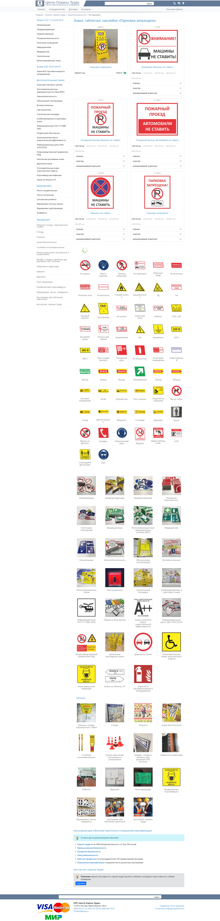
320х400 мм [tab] (114, 146)
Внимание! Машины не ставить (157, 67)
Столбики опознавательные (50, 247)
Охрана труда (84, 844)
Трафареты (42, 213)
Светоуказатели (44, 110)
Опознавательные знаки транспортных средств (48, 169)
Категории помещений (47, 43)
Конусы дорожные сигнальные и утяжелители (53, 253)
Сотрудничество (57, 9)
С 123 (157, 27)
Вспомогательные (45, 105)
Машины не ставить (101, 213)
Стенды (40, 232)
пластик (136, 88)
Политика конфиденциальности (169, 908)
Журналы (41, 276)
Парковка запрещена (100, 67)
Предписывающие (45, 34)
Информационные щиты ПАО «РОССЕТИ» (50, 146)
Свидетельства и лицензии (172, 906)
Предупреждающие (46, 29)
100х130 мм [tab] (79, 146)
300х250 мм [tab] (159, 73)
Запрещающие (43, 25)
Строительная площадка (48, 114)
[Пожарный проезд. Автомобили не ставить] (157, 119)
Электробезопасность (47, 96)
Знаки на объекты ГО (46, 179)
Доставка (73, 9)
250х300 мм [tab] (102, 146)
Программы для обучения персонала (50, 298)
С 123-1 (100, 100)
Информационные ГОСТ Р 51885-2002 (51, 127)
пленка (136, 83)
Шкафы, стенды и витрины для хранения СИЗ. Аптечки (52, 260)
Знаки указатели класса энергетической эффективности (51, 139)
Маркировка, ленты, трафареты (52, 292)
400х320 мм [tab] (170, 73)
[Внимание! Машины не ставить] (157, 46)
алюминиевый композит (145, 93)
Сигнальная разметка (46, 199)
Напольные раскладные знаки (50, 159)
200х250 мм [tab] (91, 146)
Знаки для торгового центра (49, 84)
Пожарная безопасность (48, 38)
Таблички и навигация (48, 266)
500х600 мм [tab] (79, 151)
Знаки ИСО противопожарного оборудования (51, 72)
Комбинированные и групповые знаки (51, 120)
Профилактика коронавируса (51, 287)
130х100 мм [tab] (136, 73)
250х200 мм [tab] (147, 73)
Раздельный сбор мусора (48, 133)
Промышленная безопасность (91, 848)
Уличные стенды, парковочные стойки (52, 226)
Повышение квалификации (91, 862)
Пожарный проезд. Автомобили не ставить (157, 140)
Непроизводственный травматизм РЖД (52, 153)
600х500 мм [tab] (136, 78)
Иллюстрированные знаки (49, 60)
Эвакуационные (44, 47)
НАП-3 (100, 27)
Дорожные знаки (44, 163)
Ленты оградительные (47, 190)
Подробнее (81, 883)
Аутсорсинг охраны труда (49, 304)
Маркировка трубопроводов (50, 208)
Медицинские (43, 51)
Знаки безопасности (47, 242)
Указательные (43, 56)
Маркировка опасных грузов (50, 204)
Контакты (86, 9)
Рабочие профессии (86, 859)
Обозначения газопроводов (49, 101)
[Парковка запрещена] (100, 46)
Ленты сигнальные (45, 195)
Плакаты (41, 237)
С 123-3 (100, 173)
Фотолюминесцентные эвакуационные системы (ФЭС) (50, 90)
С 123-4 (157, 173)
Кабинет (41, 271)
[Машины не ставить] (100, 192)
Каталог (41, 9)
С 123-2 (157, 100)
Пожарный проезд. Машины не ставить (100, 140)
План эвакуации (44, 281)
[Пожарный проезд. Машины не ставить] (100, 119)
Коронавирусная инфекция (49, 175)
